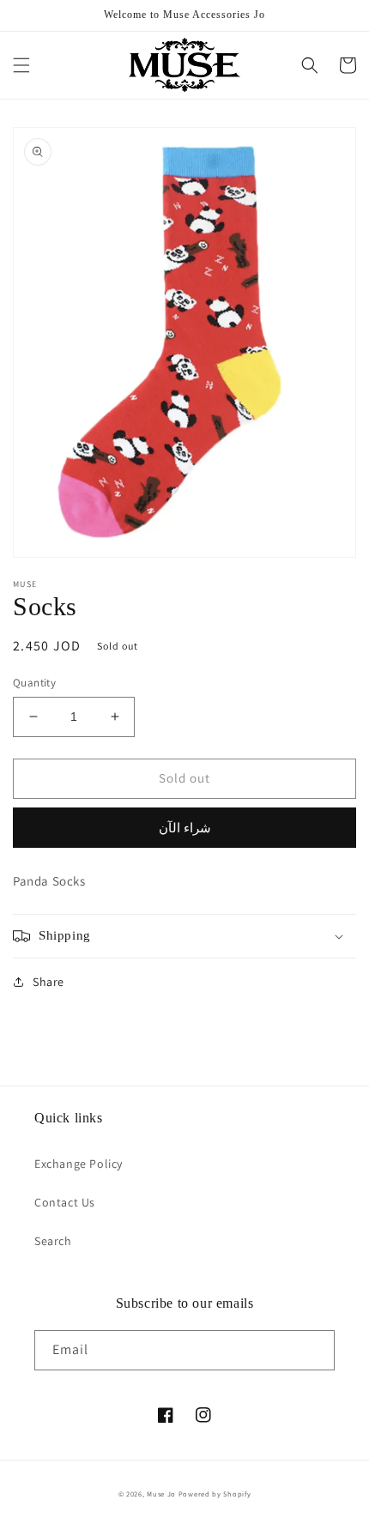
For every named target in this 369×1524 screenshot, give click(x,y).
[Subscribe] (315, 1350)
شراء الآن (185, 827)
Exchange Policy (78, 1163)
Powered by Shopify (214, 1493)
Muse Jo (161, 1493)
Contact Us (64, 1202)
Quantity (34, 682)
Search (53, 1241)
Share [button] (48, 981)
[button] (21, 65)
